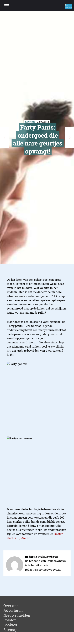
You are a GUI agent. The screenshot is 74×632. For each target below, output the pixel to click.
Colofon (10, 620)
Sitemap (10, 629)
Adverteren (13, 610)
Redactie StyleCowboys (41, 557)
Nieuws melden (16, 615)
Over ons (10, 605)
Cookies (10, 624)
